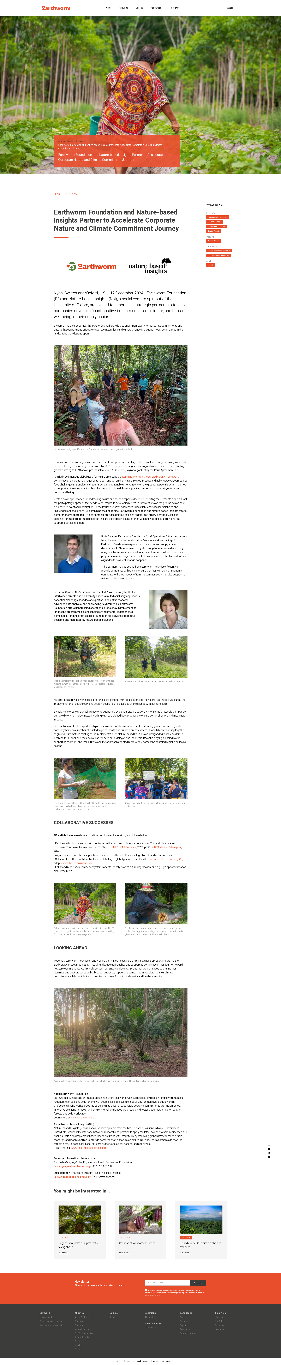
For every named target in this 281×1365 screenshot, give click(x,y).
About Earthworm (83, 1317)
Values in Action (82, 1329)
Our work (45, 1313)
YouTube (219, 1321)
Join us (114, 1313)
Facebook (220, 1325)
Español (183, 1325)
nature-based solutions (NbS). (78, 863)
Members (79, 1345)
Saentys (166, 1361)
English (230, 8)
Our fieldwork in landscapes (52, 1321)
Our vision (79, 1321)
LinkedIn (219, 1317)
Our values (79, 1325)
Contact (175, 8)
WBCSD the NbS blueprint (166, 847)
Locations (150, 1313)
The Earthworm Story (84, 1333)
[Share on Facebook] (269, 1149)
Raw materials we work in (51, 1325)
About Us (123, 8)
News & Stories (75, 141)
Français (184, 1321)
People (78, 1341)
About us (79, 1313)
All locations (150, 1317)
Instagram (219, 1329)
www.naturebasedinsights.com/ (89, 1148)
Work (108, 8)
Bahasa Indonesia (188, 1333)
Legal (138, 1361)
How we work (46, 1317)
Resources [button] (156, 8)
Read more (63, 1253)
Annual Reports (82, 1337)
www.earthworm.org (82, 1118)
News (57, 194)
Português (185, 1329)
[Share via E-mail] (269, 1157)
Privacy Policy (148, 1361)
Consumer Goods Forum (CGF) (166, 859)
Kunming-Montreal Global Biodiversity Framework (150, 477)
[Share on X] (269, 1153)
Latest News (150, 1327)
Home (61, 141)
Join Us (139, 8)
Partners (79, 1349)
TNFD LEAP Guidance (124, 847)
